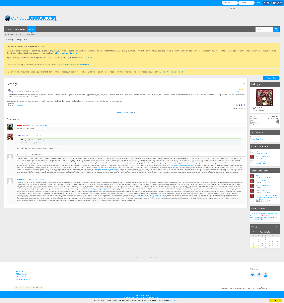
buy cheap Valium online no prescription (150, 195)
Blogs (31, 29)
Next (132, 112)
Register (277, 3)
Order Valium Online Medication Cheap (181, 165)
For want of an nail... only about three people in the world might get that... (267, 197)
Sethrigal (256, 84)
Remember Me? (230, 8)
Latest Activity (23, 279)
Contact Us (21, 274)
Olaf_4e (274, 217)
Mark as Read (259, 110)
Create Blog (271, 78)
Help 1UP (165, 72)
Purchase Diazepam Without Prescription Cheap (102, 190)
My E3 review (261, 161)
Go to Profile (259, 108)
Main (126, 112)
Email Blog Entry (240, 109)
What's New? (20, 29)
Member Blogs (31, 34)
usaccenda (259, 219)
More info (173, 300)
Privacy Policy (250, 288)
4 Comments (241, 92)
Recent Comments (259, 146)
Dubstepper (262, 163)
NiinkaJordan (22, 179)
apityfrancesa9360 (260, 213)
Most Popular (20, 34)
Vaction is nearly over (263, 156)
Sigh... (258, 151)
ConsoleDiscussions (237, 288)
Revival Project (177, 72)
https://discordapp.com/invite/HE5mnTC (73, 64)
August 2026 (266, 232)
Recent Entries (9, 34)
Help (266, 3)
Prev (120, 112)
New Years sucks (262, 190)
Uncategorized (19, 105)
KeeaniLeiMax (22, 155)
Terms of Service (261, 288)
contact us (88, 57)
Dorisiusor (254, 215)
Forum (9, 29)
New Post (21, 276)
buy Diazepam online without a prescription (106, 169)
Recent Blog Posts (259, 170)
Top (269, 288)
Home (19, 271)
